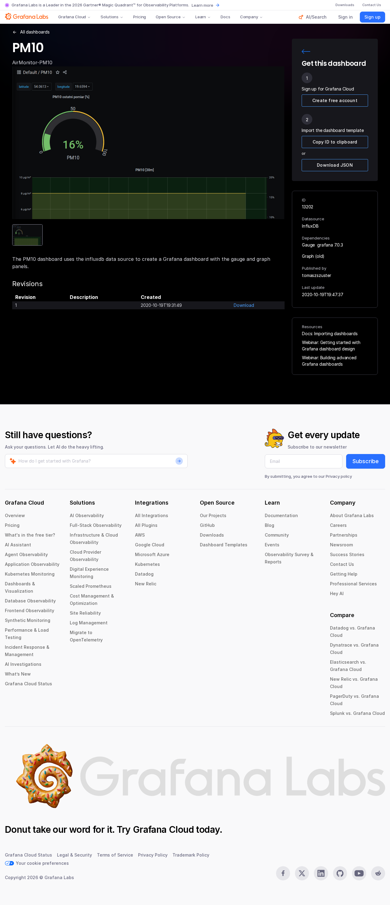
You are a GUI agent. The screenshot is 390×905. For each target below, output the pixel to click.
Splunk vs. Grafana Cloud (357, 713)
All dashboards (35, 31)
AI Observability (87, 515)
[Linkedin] (321, 873)
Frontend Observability (29, 610)
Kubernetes (147, 564)
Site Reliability (85, 613)
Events (272, 544)
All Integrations (151, 515)
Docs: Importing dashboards (330, 333)
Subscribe (366, 461)
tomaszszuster (316, 275)
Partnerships (343, 535)
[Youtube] (359, 873)
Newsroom (341, 544)
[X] (302, 873)
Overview (15, 515)
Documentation (281, 515)
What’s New (18, 673)
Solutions (110, 16)
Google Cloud (149, 544)
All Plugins (146, 525)
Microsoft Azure (152, 554)
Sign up (372, 17)
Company (249, 16)
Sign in (345, 17)
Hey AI (337, 593)
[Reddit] (378, 873)
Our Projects (213, 515)
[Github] (340, 873)
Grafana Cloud (72, 16)
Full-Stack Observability (96, 525)
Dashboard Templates (223, 544)
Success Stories (347, 554)
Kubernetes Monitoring (30, 574)
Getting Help (343, 574)
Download (244, 305)
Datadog (144, 574)
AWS (140, 535)
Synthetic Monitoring (27, 620)
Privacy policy (339, 476)
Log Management (89, 622)
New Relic (145, 583)
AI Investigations (23, 664)
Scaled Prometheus (91, 586)
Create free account (334, 100)
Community (277, 535)
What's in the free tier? (30, 535)
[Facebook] (283, 873)
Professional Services (353, 583)
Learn (200, 16)
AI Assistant (18, 544)
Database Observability (30, 600)
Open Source (168, 16)
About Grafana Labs (352, 515)
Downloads (212, 535)
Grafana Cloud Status (28, 683)
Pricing (139, 16)
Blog (269, 525)
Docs (225, 16)
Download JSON (335, 165)
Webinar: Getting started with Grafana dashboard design (331, 345)
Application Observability (32, 564)
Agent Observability (26, 554)
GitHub (207, 525)
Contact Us (342, 564)
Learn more (202, 5)
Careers (338, 525)
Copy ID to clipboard (335, 141)
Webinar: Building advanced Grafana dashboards (329, 361)
